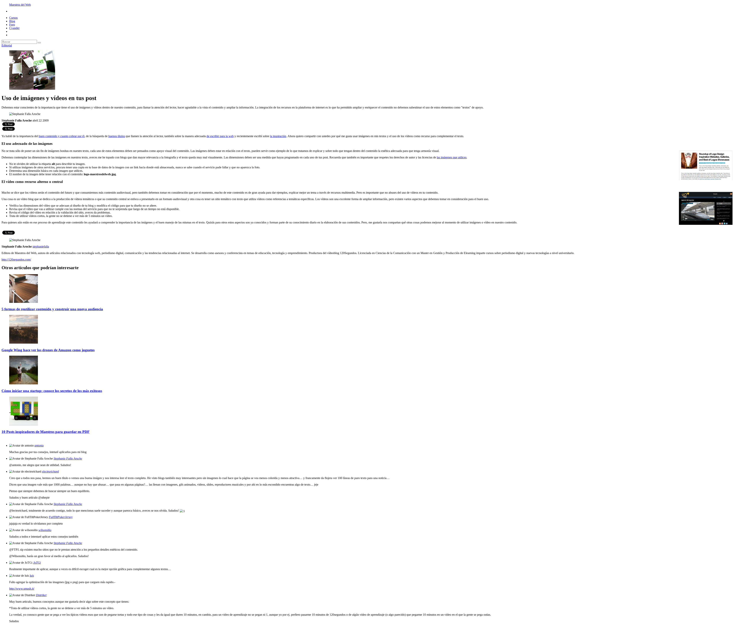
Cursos (13, 17)
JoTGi (37, 562)
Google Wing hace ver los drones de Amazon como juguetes (48, 350)
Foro (12, 24)
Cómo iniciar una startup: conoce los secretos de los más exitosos (52, 391)
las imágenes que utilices (451, 157)
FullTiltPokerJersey (61, 517)
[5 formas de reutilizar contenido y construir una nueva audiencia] (23, 301)
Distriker (41, 595)
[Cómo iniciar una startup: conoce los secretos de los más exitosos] (23, 383)
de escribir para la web (220, 136)
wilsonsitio (44, 530)
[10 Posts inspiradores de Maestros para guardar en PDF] (23, 424)
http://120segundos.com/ (16, 259)
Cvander (14, 28)
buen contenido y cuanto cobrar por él (61, 136)
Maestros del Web (20, 4)
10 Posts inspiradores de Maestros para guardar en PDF (46, 432)
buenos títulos (116, 136)
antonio (39, 445)
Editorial (7, 45)
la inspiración (278, 136)
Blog (12, 21)
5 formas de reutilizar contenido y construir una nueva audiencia (52, 309)
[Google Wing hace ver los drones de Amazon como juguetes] (23, 342)
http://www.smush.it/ (21, 588)
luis (32, 575)
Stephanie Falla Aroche (68, 458)
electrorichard (50, 471)
